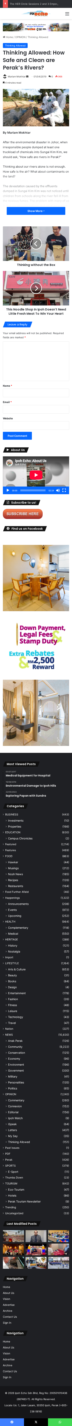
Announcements (18, 903)
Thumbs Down (14, 1177)
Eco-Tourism (16, 1189)
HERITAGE (11, 939)
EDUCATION (12, 832)
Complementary (18, 927)
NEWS (9, 1034)
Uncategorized (14, 1213)
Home (9, 37)
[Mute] (58, 490)
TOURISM (11, 1183)
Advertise (9, 1304)
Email (7, 402)
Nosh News (15, 874)
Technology (15, 1017)
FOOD (8, 856)
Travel (12, 1023)
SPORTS (10, 1165)
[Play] (8, 490)
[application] (36, 475)
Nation (9, 1028)
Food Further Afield (17, 891)
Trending (10, 1207)
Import (9, 957)
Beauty (12, 975)
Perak (8, 1159)
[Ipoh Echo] (36, 14)
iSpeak (12, 1124)
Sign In (7, 1322)
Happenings (12, 897)
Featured (10, 844)
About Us (8, 1292)
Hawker (13, 862)
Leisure (12, 1011)
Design (12, 987)
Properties (14, 826)
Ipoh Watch (15, 1118)
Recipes (13, 880)
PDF (7, 1153)
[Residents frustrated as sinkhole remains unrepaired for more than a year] (13, 1263)
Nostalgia (14, 951)
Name (7, 385)
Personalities (16, 1082)
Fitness (12, 1005)
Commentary (16, 1100)
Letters (12, 1130)
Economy (14, 1058)
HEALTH (10, 921)
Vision (6, 1298)
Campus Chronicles (20, 838)
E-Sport (13, 1171)
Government (16, 1070)
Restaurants (15, 886)
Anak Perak (15, 1040)
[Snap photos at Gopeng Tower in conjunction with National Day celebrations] (36, 1250)
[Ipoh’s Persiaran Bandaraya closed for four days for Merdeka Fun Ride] (13, 1236)
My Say (13, 1136)
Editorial (13, 1112)
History (12, 945)
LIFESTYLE (12, 963)
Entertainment (17, 993)
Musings (13, 868)
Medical (13, 933)
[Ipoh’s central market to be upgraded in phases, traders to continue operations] (58, 1236)
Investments (15, 820)
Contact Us (10, 1316)
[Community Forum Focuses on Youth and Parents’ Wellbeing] (36, 1236)
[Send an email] (27, 76)
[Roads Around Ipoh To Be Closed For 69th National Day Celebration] (58, 1263)
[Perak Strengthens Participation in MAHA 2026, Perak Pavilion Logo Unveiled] (36, 1263)
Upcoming (14, 915)
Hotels (12, 1195)
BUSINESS (11, 814)
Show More (35, 211)
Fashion (13, 999)
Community (15, 1046)
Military (12, 1076)
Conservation (16, 1052)
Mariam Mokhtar (17, 76)
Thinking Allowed (38, 37)
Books (12, 981)
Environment (16, 1064)
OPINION (20, 37)
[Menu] (67, 15)
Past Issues (12, 1147)
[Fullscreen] (64, 490)
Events (12, 909)
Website (8, 418)
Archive (7, 1310)
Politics (12, 1088)
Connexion (15, 1106)
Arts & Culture (17, 969)
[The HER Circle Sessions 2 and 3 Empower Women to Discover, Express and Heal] (13, 1250)
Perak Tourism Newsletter (24, 1201)
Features (10, 850)
